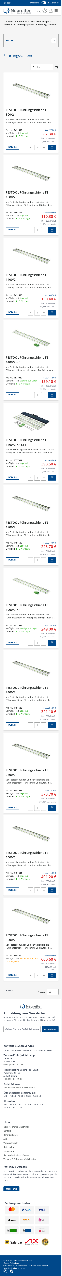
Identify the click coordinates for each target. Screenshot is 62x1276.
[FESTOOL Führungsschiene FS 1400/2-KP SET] (31, 421)
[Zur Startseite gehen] (17, 11)
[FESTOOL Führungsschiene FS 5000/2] (31, 916)
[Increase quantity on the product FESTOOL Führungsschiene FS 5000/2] (43, 975)
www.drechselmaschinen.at (14, 1268)
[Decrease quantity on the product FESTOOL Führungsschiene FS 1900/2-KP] (30, 643)
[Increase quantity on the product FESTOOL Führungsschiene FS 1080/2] (43, 230)
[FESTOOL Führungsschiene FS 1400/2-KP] (31, 338)
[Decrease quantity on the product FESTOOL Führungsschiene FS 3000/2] (30, 890)
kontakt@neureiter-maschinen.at (19, 1087)
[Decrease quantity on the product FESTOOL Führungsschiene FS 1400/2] (30, 312)
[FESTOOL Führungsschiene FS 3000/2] (31, 834)
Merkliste (34, 2)
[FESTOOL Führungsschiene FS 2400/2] (31, 669)
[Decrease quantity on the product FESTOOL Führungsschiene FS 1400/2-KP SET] (30, 478)
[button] (31, 40)
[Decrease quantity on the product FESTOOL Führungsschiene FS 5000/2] (30, 975)
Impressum (8, 1151)
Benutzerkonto (10, 1135)
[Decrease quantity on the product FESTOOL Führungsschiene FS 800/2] (30, 147)
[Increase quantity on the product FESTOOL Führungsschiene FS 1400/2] (43, 312)
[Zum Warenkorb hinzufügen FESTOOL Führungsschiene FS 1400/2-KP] (52, 395)
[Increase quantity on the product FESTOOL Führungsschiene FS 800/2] (43, 147)
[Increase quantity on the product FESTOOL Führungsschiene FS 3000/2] (43, 890)
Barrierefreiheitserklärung (16, 1155)
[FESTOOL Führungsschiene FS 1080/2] (31, 173)
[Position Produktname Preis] (42, 67)
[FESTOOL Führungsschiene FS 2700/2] (31, 751)
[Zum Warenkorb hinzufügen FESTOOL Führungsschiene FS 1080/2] (52, 230)
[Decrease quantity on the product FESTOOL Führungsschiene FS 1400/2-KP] (30, 395)
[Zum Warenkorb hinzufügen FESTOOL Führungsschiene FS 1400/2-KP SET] (52, 478)
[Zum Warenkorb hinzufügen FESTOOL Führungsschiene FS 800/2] (52, 147)
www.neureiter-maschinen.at (15, 1265)
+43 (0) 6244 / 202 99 (13, 1064)
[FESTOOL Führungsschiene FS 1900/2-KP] (31, 586)
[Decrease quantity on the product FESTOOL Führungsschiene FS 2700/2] (30, 808)
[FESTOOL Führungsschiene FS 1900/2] (31, 503)
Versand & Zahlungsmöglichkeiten (19, 1159)
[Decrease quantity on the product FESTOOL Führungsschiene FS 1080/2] (30, 230)
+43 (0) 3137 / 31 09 (12, 1079)
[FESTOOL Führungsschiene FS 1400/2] (31, 256)
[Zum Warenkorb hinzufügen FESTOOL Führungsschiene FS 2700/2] (52, 808)
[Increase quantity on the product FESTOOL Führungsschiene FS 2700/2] (43, 808)
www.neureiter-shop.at (39, 1265)
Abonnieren (50, 1029)
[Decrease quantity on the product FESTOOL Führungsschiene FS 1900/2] (30, 560)
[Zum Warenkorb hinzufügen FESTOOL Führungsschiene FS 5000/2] (52, 975)
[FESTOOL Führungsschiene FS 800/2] (31, 91)
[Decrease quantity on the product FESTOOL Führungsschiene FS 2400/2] (30, 725)
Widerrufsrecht (10, 1143)
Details (12, 147)
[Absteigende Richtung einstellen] (57, 67)
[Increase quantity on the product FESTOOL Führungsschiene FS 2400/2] (43, 725)
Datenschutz (9, 1147)
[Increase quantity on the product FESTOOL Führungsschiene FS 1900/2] (43, 560)
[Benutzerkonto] (45, 11)
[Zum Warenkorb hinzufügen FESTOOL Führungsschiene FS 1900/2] (52, 560)
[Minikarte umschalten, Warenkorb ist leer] (50, 10)
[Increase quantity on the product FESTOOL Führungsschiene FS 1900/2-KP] (43, 643)
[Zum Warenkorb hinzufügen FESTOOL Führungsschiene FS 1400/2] (52, 312)
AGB (5, 1139)
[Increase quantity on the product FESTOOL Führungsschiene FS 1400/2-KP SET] (43, 478)
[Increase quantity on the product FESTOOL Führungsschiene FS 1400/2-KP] (43, 395)
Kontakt (7, 1130)
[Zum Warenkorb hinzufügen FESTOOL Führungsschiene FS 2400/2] (52, 725)
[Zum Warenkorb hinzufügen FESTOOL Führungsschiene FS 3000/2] (52, 890)
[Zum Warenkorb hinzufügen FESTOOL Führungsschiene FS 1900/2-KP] (52, 643)
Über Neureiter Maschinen (16, 1126)
